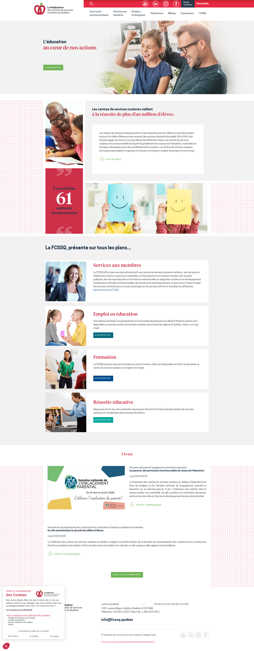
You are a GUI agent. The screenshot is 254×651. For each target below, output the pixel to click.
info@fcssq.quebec (117, 620)
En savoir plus (53, 66)
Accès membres (187, 3)
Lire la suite (113, 159)
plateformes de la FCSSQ (105, 290)
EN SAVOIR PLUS (104, 335)
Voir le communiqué (149, 505)
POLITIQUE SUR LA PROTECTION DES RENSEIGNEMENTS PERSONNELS (128, 642)
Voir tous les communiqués (127, 575)
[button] (125, 92)
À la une (127, 454)
